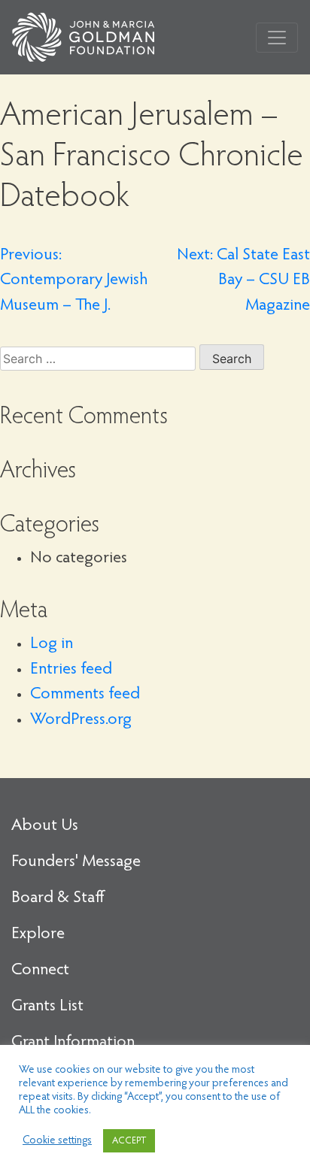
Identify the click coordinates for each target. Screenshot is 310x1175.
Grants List (47, 1006)
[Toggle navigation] (277, 38)
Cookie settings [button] (57, 1140)
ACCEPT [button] (129, 1141)
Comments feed (85, 694)
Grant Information (73, 1042)
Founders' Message (76, 862)
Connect (40, 970)
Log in (51, 644)
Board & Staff (58, 898)
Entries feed (71, 670)
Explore (38, 934)
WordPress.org (81, 720)
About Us (44, 826)
